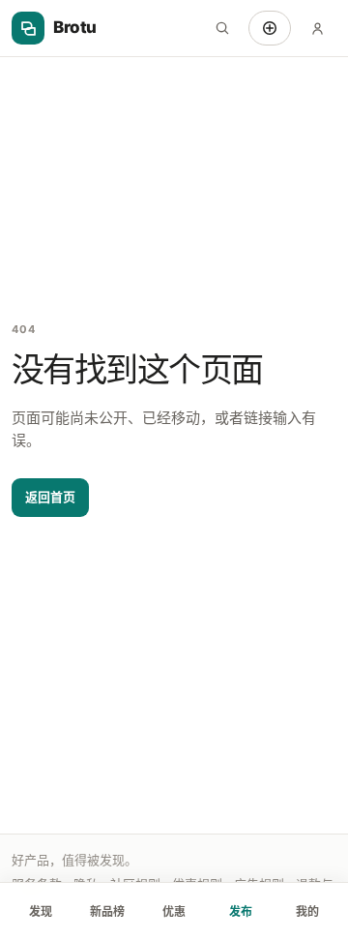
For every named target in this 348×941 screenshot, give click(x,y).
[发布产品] (269, 28)
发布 (240, 911)
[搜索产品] (222, 28)
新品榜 (107, 911)
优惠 (174, 911)
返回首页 (50, 496)
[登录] (317, 28)
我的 (307, 911)
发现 (40, 911)
